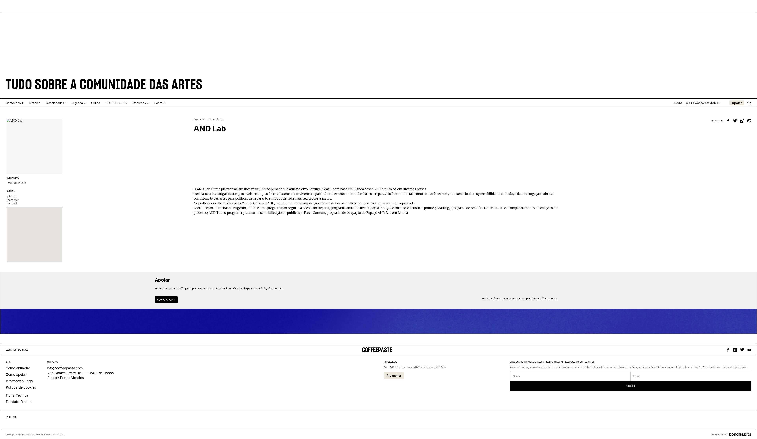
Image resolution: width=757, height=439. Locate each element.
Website (11, 196)
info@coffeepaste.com (544, 298)
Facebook (12, 203)
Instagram (13, 200)
